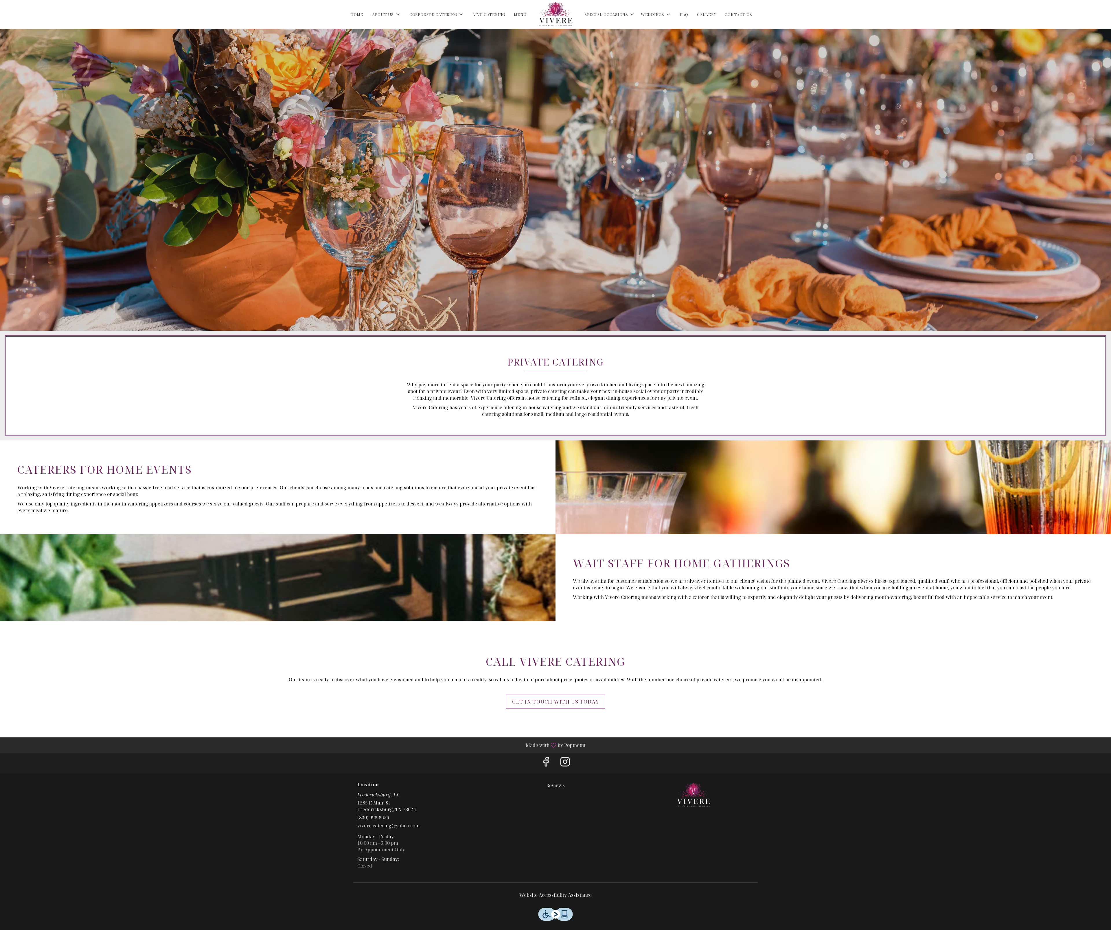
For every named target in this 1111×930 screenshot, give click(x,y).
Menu (520, 14)
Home (356, 14)
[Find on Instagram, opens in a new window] (565, 763)
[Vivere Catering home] (555, 14)
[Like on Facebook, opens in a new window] (546, 763)
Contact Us (738, 14)
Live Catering (488, 14)
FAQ (684, 14)
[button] (386, 14)
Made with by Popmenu (294, 745)
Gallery (706, 14)
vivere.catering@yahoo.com (388, 825)
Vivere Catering (693, 795)
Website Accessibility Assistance (555, 895)
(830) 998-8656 (373, 817)
